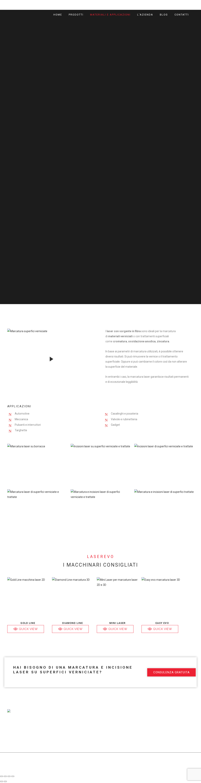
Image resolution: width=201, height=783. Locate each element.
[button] (25, 629)
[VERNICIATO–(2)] (37, 510)
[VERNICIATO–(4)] (100, 464)
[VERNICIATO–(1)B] (164, 510)
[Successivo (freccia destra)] (5, 781)
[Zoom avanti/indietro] (1, 776)
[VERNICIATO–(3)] (164, 464)
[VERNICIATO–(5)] (37, 464)
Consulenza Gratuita (145, 5)
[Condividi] (9, 776)
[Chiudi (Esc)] (12, 776)
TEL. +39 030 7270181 (151, 725)
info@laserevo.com (182, 720)
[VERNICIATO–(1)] (100, 510)
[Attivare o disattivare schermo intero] (5, 776)
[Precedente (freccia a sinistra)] (1, 781)
